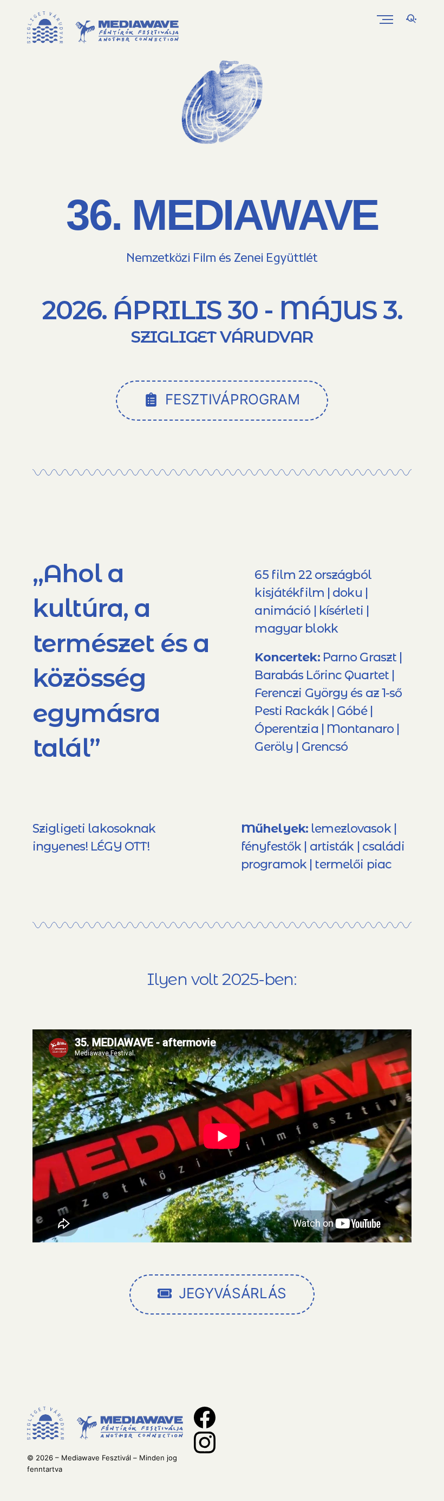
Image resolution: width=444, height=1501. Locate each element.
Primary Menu (386, 19)
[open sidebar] (407, 20)
